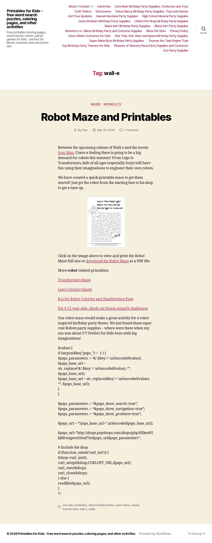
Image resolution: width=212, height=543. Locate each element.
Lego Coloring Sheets (75, 289)
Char (85, 130)
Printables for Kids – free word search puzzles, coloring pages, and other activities (76, 533)
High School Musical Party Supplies (165, 16)
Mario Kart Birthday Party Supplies (127, 26)
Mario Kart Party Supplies (171, 26)
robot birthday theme (101, 505)
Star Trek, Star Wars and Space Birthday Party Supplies (151, 36)
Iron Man (66, 153)
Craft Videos (83, 11)
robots (135, 505)
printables (80, 505)
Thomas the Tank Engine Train (168, 40)
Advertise (104, 6)
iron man (68, 505)
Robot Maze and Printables (106, 116)
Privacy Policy (179, 31)
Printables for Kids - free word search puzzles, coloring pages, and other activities (25, 19)
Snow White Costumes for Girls (89, 36)
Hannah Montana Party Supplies (117, 16)
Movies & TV (112, 104)
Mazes (96, 104)
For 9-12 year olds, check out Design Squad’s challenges (103, 308)
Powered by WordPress (155, 533)
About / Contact (79, 6)
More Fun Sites (156, 31)
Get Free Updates (80, 16)
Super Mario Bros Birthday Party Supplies (116, 40)
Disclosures (103, 11)
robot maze (122, 505)
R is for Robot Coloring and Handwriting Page (95, 299)
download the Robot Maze (107, 261)
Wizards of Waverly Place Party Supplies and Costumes (151, 45)
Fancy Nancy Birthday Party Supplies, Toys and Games (151, 11)
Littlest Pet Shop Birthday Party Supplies (161, 21)
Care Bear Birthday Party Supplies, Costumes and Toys (151, 6)
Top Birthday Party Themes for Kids (86, 45)
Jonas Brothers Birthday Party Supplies (104, 21)
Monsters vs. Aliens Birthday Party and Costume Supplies (103, 31)
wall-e (83, 509)
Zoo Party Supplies (175, 50)
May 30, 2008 (106, 130)
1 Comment (131, 130)
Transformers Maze (74, 280)
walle (92, 509)
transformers (70, 509)
